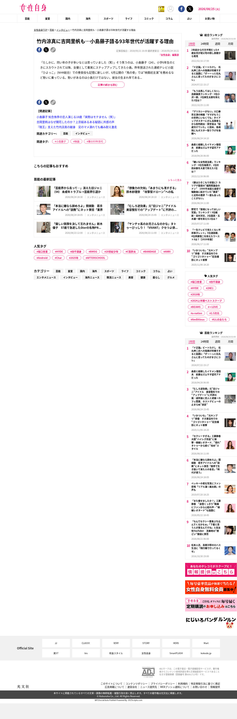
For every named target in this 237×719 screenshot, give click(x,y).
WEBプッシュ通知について (174, 687)
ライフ (128, 18)
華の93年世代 (95, 141)
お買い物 (210, 18)
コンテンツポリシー (136, 683)
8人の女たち (220, 319)
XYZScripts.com (135, 700)
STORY (146, 643)
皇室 (47, 18)
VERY (116, 643)
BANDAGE (150, 251)
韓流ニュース (114, 277)
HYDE (59, 251)
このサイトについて (111, 683)
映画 (77, 141)
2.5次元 (215, 313)
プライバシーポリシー (163, 683)
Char (59, 258)
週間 (217, 43)
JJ (56, 643)
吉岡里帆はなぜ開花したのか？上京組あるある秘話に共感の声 (75, 122)
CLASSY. (86, 643)
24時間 (205, 43)
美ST (55, 653)
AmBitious (198, 319)
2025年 (74, 258)
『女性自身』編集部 (169, 54)
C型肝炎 (131, 251)
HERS (176, 643)
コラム (169, 18)
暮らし (156, 277)
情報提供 (215, 687)
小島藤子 (61, 141)
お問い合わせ (200, 687)
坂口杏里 (43, 251)
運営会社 (132, 687)
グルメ (171, 277)
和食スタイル (116, 653)
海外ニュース (92, 277)
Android (43, 258)
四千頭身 (76, 251)
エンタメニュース (46, 277)
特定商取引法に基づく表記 (205, 683)
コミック (149, 18)
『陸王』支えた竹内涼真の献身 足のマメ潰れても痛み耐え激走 (77, 127)
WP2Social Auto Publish (105, 700)
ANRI (168, 251)
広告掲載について (114, 687)
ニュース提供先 (148, 687)
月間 (230, 43)
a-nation (197, 313)
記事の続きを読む (107, 84)
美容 (130, 277)
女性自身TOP (40, 30)
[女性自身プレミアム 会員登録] (161, 8)
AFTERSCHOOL (96, 258)
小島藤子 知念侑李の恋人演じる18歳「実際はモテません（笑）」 (77, 117)
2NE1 (210, 288)
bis (86, 653)
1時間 (191, 43)
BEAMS (196, 307)
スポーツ (108, 18)
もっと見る (176, 180)
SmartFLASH (176, 653)
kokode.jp (206, 653)
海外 (88, 18)
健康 (143, 277)
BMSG (93, 251)
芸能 (27, 18)
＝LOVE (213, 307)
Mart (206, 643)
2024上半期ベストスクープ (207, 300)
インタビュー (63, 30)
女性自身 (146, 653)
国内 (67, 18)
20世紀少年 (112, 251)
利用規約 (183, 683)
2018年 (196, 294)
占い (189, 18)
